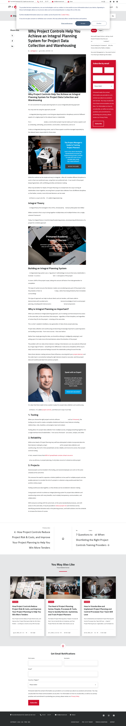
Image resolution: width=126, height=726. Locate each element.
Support (111, 7)
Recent (94, 30)
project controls (46, 410)
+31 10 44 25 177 (46, 714)
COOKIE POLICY (75, 722)
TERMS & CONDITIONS (101, 722)
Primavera (76, 419)
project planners (78, 354)
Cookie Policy (65, 14)
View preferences (67, 23)
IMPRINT (112, 722)
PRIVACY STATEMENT (87, 722)
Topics (100, 30)
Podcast (73, 714)
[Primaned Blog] (63, 538)
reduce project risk (61, 506)
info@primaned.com (62, 714)
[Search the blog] (113, 16)
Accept (83, 23)
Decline (99, 23)
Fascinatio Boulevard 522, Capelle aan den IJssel (23, 714)
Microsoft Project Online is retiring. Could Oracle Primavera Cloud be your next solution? (102, 39)
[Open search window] (117, 7)
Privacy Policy (104, 117)
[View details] (110, 1)
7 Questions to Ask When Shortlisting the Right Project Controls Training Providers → (92, 540)
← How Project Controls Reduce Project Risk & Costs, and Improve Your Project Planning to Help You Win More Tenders (31, 540)
